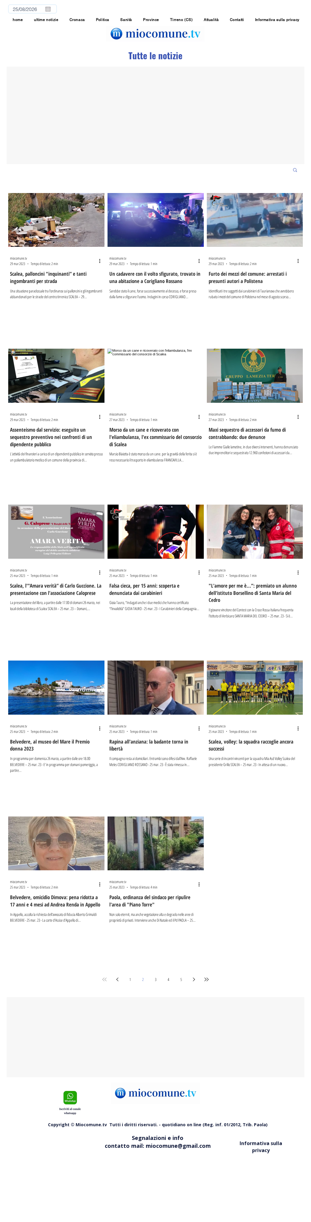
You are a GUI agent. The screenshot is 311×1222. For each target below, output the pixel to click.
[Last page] (206, 979)
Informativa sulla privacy (261, 1146)
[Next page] (193, 979)
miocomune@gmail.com (178, 1145)
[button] (151, 19)
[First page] (104, 979)
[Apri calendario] (48, 9)
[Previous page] (117, 979)
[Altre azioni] (101, 260)
